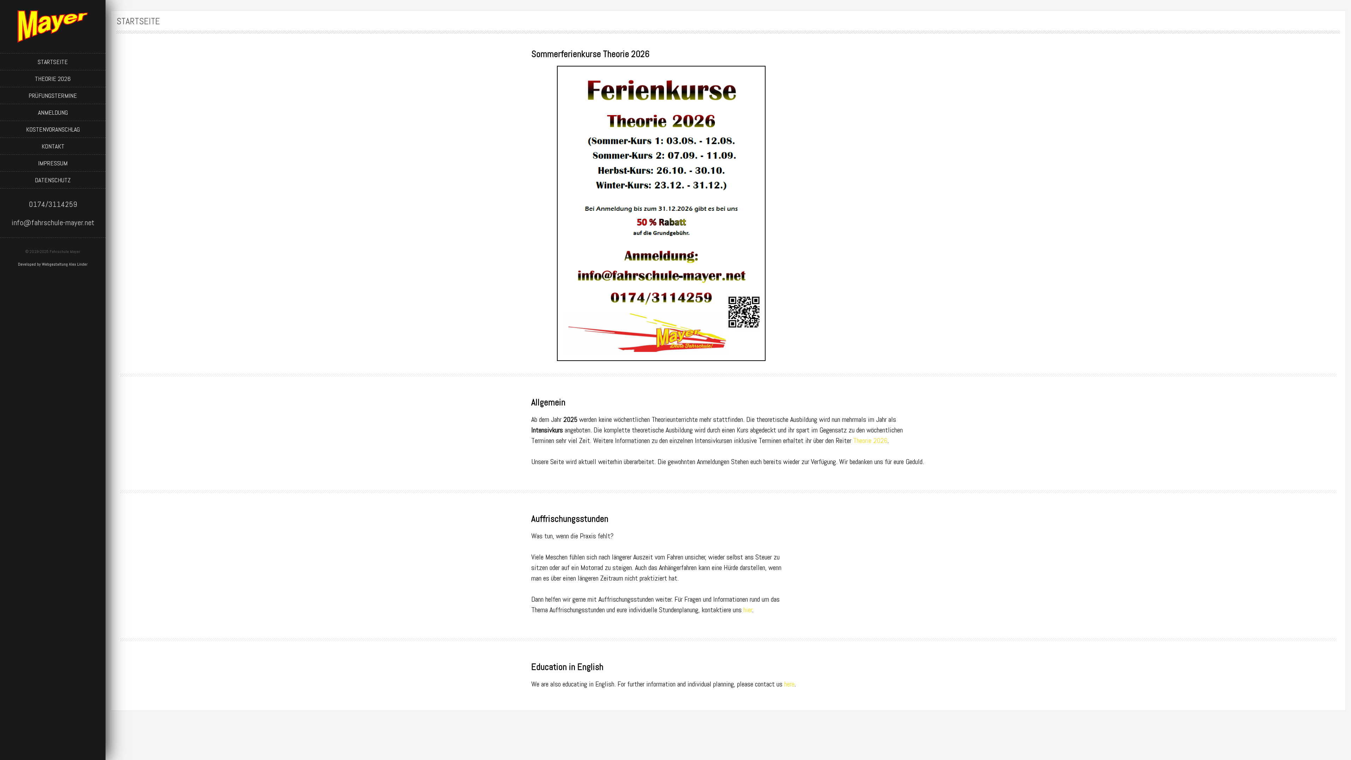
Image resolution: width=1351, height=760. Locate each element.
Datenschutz (53, 180)
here (789, 684)
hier (747, 609)
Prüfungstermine (52, 95)
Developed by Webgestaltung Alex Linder (53, 264)
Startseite (53, 62)
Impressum (53, 163)
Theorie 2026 (53, 79)
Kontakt (53, 146)
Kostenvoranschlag (53, 129)
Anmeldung (53, 112)
